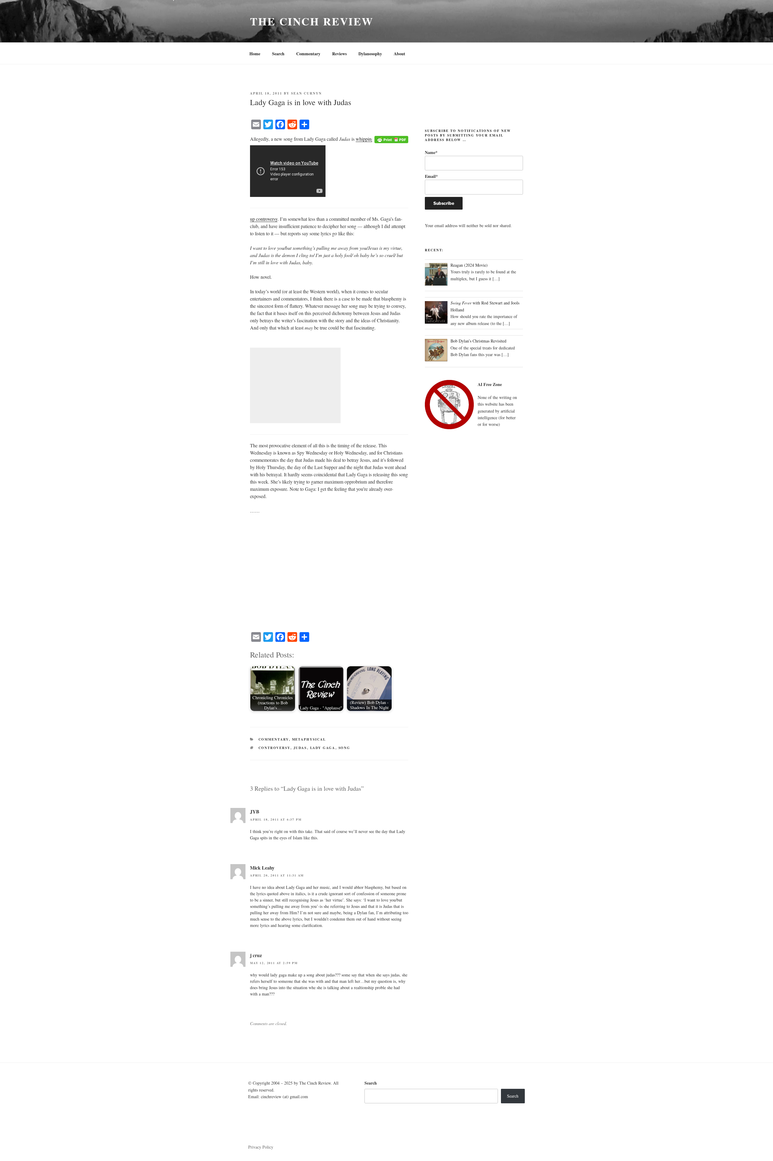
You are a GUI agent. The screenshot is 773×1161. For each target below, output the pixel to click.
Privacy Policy (260, 1147)
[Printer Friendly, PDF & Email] (391, 139)
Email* (431, 176)
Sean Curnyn (306, 93)
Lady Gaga (322, 747)
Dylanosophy (370, 53)
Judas (300, 747)
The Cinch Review (312, 21)
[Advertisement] (295, 385)
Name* (431, 152)
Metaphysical (309, 739)
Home (254, 53)
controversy (274, 747)
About (399, 53)
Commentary (308, 53)
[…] (496, 278)
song (344, 747)
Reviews (339, 53)
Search (278, 53)
